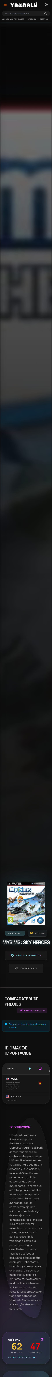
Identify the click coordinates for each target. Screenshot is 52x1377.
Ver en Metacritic (22, 1357)
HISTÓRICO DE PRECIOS (32, 1011)
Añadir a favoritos (26, 955)
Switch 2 (32, 19)
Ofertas (44, 19)
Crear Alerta (26, 968)
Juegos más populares (13, 19)
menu (5, 5)
